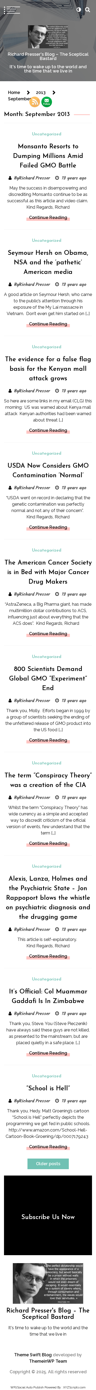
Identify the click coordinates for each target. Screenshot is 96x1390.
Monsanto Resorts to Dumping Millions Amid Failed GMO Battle (48, 156)
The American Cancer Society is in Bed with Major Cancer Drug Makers (48, 572)
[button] (78, 10)
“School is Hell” (48, 1089)
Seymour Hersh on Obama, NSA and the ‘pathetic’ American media (48, 263)
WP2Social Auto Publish (27, 1387)
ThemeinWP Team (48, 1361)
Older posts (48, 1163)
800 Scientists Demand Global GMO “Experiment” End (48, 679)
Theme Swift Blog (33, 1354)
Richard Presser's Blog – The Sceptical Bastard (48, 56)
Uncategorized (46, 134)
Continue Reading (48, 217)
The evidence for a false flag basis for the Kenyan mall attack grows (48, 369)
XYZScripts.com (74, 1387)
